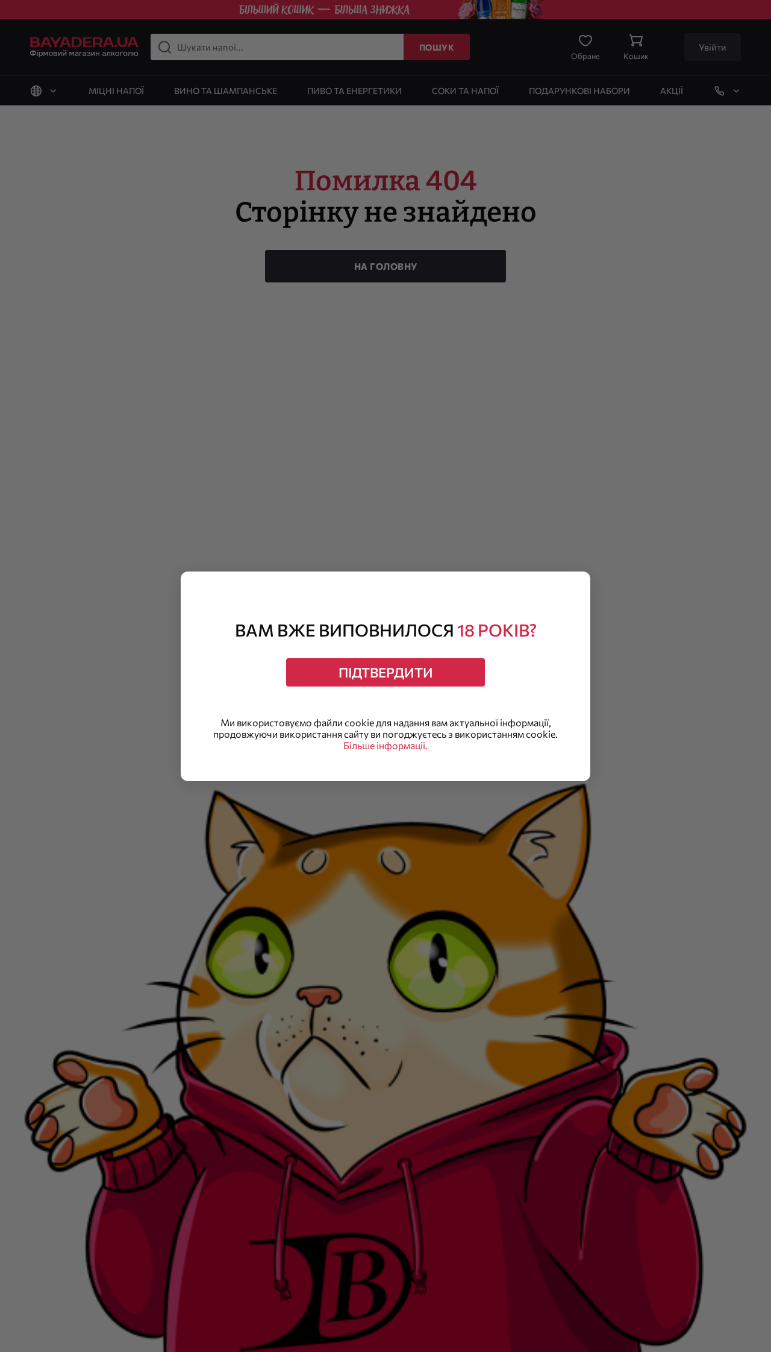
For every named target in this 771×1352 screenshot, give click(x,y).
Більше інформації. (385, 745)
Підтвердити (386, 672)
